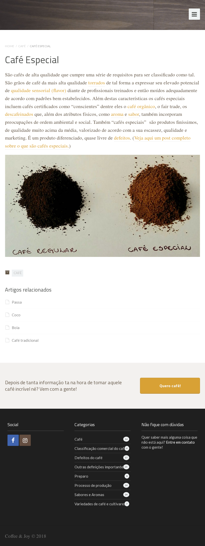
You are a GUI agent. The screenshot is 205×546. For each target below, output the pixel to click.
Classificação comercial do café (100, 448)
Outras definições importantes (99, 467)
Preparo (81, 476)
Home (9, 46)
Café (22, 46)
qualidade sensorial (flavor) (39, 90)
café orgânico (141, 106)
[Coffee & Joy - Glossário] (33, 13)
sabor (133, 114)
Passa (17, 302)
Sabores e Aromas (89, 494)
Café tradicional (25, 340)
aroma (117, 114)
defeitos (122, 137)
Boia (16, 327)
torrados (96, 82)
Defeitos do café (88, 457)
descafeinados (19, 114)
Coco (16, 315)
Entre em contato (180, 442)
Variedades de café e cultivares (100, 504)
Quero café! (170, 386)
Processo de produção (93, 485)
